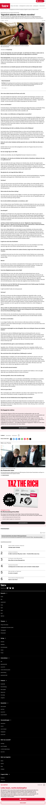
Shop (2, 766)
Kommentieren (8, 435)
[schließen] (44, 785)
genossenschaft (4, 664)
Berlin (7, 9)
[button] (44, 1)
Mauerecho (3, 692)
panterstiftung (3, 672)
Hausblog (2, 644)
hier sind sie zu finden (38, 537)
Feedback (3, 777)
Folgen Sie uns (3, 588)
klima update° (3, 689)
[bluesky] (10, 588)
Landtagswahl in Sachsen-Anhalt (7, 627)
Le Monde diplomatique (5, 749)
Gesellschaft (3, 602)
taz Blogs (2, 743)
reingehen (3, 697)
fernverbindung (4, 686)
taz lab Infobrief (4, 714)
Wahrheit (2, 616)
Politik (2, 596)
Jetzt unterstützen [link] (23, 427)
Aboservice (3, 780)
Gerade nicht (40, 784)
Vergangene (3, 731)
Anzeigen (2, 769)
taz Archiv (3, 751)
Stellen (2, 649)
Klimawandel (3, 633)
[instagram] (13, 588)
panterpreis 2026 (4, 675)
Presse (2, 652)
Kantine (2, 763)
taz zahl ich (3, 667)
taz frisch (2, 709)
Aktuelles (2, 641)
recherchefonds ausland (5, 669)
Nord (2, 613)
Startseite (2, 9)
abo (1, 661)
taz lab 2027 (3, 734)
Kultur (2, 604)
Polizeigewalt (3, 630)
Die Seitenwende (4, 647)
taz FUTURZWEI (4, 746)
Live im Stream (3, 729)
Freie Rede (3, 695)
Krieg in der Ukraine (4, 624)
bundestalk (3, 684)
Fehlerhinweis (14, 435)
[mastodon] (8, 588)
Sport (2, 607)
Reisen (2, 760)
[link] (15, 5)
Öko (1, 599)
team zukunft (3, 706)
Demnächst (3, 723)
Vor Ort (2, 726)
